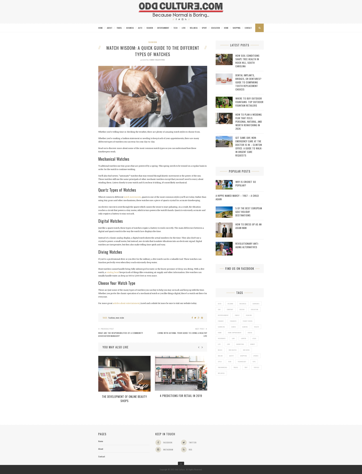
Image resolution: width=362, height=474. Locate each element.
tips (254, 362)
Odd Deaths (233, 350)
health (256, 327)
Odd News (246, 350)
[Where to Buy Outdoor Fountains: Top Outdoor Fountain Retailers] (224, 98)
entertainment (223, 315)
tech (229, 362)
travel (235, 367)
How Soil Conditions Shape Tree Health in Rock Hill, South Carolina (247, 61)
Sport (204, 27)
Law (233, 338)
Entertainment (163, 27)
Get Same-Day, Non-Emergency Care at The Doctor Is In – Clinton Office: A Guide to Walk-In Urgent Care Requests (248, 146)
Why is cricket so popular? (245, 183)
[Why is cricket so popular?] (224, 181)
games (233, 327)
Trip (245, 367)
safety (231, 356)
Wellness (194, 27)
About (109, 27)
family (237, 315)
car (219, 309)
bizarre (230, 304)
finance (221, 321)
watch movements (132, 197)
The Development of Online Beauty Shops (124, 398)
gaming (245, 327)
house (250, 333)
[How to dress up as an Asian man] (224, 224)
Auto (140, 27)
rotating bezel (112, 272)
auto (219, 304)
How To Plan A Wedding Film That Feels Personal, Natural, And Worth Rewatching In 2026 (248, 121)
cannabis (256, 304)
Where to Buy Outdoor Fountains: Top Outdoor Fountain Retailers (249, 102)
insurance (222, 338)
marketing (240, 344)
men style (120, 317)
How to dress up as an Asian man (248, 226)
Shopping (236, 27)
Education (215, 27)
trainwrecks (222, 367)
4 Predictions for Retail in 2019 (181, 396)
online (220, 356)
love (228, 344)
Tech (175, 27)
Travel (119, 27)
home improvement (234, 333)
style (220, 362)
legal (254, 338)
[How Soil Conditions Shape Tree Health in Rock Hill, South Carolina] (224, 55)
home (220, 333)
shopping (243, 356)
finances (233, 321)
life (219, 344)
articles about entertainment (126, 303)
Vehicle (256, 367)
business (243, 304)
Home (100, 27)
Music (220, 350)
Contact (248, 27)
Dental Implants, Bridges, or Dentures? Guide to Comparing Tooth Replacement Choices (248, 82)
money (252, 344)
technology (242, 362)
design (242, 309)
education (254, 309)
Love (184, 27)
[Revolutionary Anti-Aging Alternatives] (224, 243)
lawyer (243, 338)
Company (230, 309)
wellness (221, 373)
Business (130, 27)
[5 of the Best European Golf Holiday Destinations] (224, 207)
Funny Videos (247, 321)
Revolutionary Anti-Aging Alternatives (247, 245)
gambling (221, 327)
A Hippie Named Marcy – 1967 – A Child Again (237, 197)
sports (255, 356)
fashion (111, 317)
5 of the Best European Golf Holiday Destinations (248, 211)
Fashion (149, 27)
